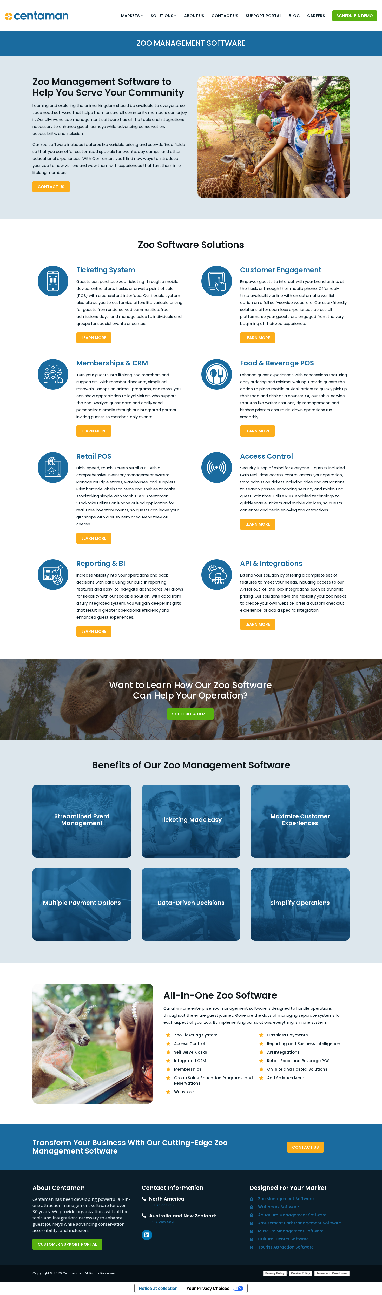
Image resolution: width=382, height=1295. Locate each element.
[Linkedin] (147, 1235)
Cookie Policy (300, 1273)
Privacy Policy (275, 1273)
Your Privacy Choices (207, 1288)
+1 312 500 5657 (161, 1205)
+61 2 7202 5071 (161, 1222)
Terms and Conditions (332, 1273)
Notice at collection (158, 1288)
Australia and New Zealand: (182, 1215)
